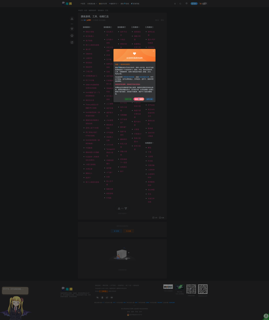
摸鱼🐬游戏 (139, 99)
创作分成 (149, 99)
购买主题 (128, 99)
